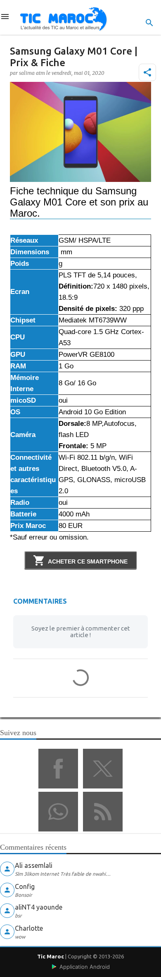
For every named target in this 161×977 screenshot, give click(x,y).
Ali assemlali (33, 865)
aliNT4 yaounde (38, 907)
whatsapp (58, 811)
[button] (147, 72)
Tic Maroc (50, 956)
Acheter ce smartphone (88, 561)
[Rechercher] (149, 23)
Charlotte (29, 928)
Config (25, 886)
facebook (58, 768)
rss (103, 811)
